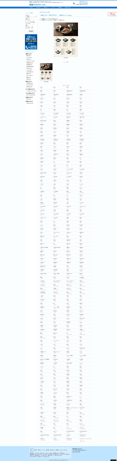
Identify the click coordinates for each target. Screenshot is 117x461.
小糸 (81, 322)
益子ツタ (68, 315)
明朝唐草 (55, 330)
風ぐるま (55, 389)
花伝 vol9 (44, 12)
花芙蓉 (41, 162)
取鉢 (81, 337)
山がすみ (69, 289)
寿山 (41, 386)
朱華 (41, 311)
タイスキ (43, 420)
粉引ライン (69, 285)
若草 (55, 225)
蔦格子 (68, 386)
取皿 (68, 337)
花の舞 (81, 225)
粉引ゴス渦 (82, 319)
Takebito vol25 (30, 103)
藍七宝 (68, 371)
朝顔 (81, 151)
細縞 (68, 151)
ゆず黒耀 (82, 278)
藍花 (55, 375)
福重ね (68, 382)
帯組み (81, 378)
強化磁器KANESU (30, 66)
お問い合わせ (67, 7)
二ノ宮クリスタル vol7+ (32, 90)
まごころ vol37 (30, 75)
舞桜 (81, 166)
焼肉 (81, 417)
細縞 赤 (68, 248)
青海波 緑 (82, 263)
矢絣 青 (68, 252)
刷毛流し (55, 311)
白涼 (55, 106)
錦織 (55, 110)
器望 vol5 (28, 77)
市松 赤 (81, 255)
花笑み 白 (69, 117)
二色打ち (55, 401)
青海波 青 (69, 263)
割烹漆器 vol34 (30, 83)
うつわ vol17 (29, 57)
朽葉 (41, 304)
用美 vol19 (29, 98)
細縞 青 (81, 248)
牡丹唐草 (42, 330)
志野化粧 (68, 240)
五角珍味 (42, 192)
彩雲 (68, 300)
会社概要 (60, 7)
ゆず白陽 (43, 281)
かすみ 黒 (82, 114)
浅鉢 (81, 341)
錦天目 (81, 304)
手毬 (55, 386)
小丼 (82, 334)
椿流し (41, 129)
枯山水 (41, 102)
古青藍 (81, 95)
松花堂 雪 (82, 140)
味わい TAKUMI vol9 (31, 94)
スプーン (42, 367)
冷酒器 (41, 428)
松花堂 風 (56, 140)
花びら (41, 155)
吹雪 (82, 285)
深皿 (68, 345)
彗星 (43, 289)
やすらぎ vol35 (30, 84)
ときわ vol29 (29, 70)
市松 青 (41, 259)
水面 (56, 417)
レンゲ (81, 363)
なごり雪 (43, 285)
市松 (55, 378)
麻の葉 (81, 266)
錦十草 (68, 389)
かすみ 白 (42, 114)
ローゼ (41, 225)
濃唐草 (41, 326)
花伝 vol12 (29, 59)
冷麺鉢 (82, 330)
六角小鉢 (55, 177)
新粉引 (82, 281)
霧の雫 (81, 274)
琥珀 (81, 222)
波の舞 (41, 229)
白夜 (68, 296)
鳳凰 (81, 420)
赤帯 (68, 237)
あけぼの (56, 293)
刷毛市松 (42, 315)
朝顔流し (68, 121)
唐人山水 (68, 330)
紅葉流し (81, 125)
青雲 (55, 300)
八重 (55, 166)
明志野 (56, 289)
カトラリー (82, 428)
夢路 (68, 188)
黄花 (55, 315)
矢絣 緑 (81, 252)
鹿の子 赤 (42, 255)
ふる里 (41, 296)
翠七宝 (68, 99)
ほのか (81, 229)
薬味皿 (55, 199)
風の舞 (55, 229)
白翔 (69, 420)
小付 (55, 345)
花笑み (68, 147)
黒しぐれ (81, 311)
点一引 (68, 319)
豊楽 (69, 192)
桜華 (41, 106)
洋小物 (55, 170)
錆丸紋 (68, 311)
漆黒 (81, 106)
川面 (68, 304)
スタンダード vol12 (31, 61)
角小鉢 (55, 173)
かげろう (81, 270)
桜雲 (81, 162)
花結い (81, 382)
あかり (41, 233)
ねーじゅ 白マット (70, 281)
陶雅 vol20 (29, 55)
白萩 (81, 237)
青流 (81, 88)
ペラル (55, 132)
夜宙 (55, 296)
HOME (31, 7)
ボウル (81, 345)
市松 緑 (55, 259)
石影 (41, 432)
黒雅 (68, 270)
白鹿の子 (68, 307)
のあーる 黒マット (57, 281)
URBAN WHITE (83, 435)
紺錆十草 (81, 233)
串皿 (55, 337)
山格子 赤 (69, 259)
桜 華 (55, 211)
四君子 (81, 326)
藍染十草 (42, 237)
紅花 (55, 99)
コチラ (70, 15)
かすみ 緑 (69, 114)
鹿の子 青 (55, 255)
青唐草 (81, 386)
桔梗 (68, 158)
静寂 (68, 106)
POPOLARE (69, 439)
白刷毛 (55, 404)
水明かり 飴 (69, 274)
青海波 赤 (55, 263)
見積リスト (46, 7)
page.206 (66, 57)
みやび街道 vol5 (30, 71)
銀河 (82, 289)
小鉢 (41, 199)
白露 (81, 296)
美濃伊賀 (42, 307)
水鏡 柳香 (55, 270)
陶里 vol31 (29, 79)
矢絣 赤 (55, 252)
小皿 (41, 345)
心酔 (68, 203)
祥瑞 (68, 326)
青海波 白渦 (42, 266)
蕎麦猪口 (42, 363)
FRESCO (43, 439)
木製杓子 (42, 413)
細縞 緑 (41, 252)
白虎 (41, 88)
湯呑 (41, 341)
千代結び (42, 382)
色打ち (55, 319)
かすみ (55, 147)
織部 (41, 278)
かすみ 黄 (55, 117)
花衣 (55, 382)
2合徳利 (81, 360)
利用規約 (57, 449)
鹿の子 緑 (69, 255)
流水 (41, 389)
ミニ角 (41, 184)
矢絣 (68, 266)
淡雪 (68, 222)
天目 (55, 322)
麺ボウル (55, 334)
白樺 (81, 307)
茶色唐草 (81, 315)
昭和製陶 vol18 (30, 62)
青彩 (43, 424)
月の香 (68, 225)
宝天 (68, 424)
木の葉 (68, 162)
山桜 (55, 184)
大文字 (68, 278)
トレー (69, 428)
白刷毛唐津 (43, 293)
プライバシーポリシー (64, 449)
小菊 (68, 184)
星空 (55, 278)
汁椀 (81, 199)
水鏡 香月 (42, 270)
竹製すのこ (56, 360)
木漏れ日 (55, 203)
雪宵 (82, 293)
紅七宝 (41, 99)
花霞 (54, 91)
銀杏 (68, 143)
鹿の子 (41, 378)
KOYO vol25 (29, 68)
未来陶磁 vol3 (29, 64)
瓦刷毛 (41, 136)
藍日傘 (81, 244)
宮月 (82, 413)
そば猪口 (55, 363)
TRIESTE (68, 435)
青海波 (81, 147)
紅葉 (55, 143)
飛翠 (81, 300)
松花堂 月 (69, 140)
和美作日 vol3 (29, 86)
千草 (81, 132)
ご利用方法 (38, 7)
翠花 (81, 99)
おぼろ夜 (42, 300)
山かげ (41, 319)
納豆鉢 (41, 356)
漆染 (81, 240)
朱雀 (67, 88)
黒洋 (41, 240)
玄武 (54, 88)
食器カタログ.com (37, 4)
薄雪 (41, 322)
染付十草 (68, 244)
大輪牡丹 (55, 326)
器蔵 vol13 (29, 73)
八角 (41, 166)
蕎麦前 (42, 203)
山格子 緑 (42, 263)
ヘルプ (53, 7)
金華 (69, 293)
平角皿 (81, 173)
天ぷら (81, 196)
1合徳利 (68, 360)
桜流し (55, 121)
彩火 (55, 424)
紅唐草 (68, 132)
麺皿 (41, 334)
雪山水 (68, 102)
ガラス (41, 170)
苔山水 (55, 102)
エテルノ (55, 432)
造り (41, 196)
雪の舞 (68, 229)
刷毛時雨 (68, 322)
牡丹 (55, 371)
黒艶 (43, 417)
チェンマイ (56, 420)
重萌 (41, 91)
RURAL (56, 439)
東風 (56, 285)
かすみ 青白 (56, 114)
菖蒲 (68, 367)
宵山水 (81, 102)
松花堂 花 (42, 140)
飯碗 (68, 199)
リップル (81, 184)
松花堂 (41, 143)
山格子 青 (82, 259)
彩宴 (82, 192)
